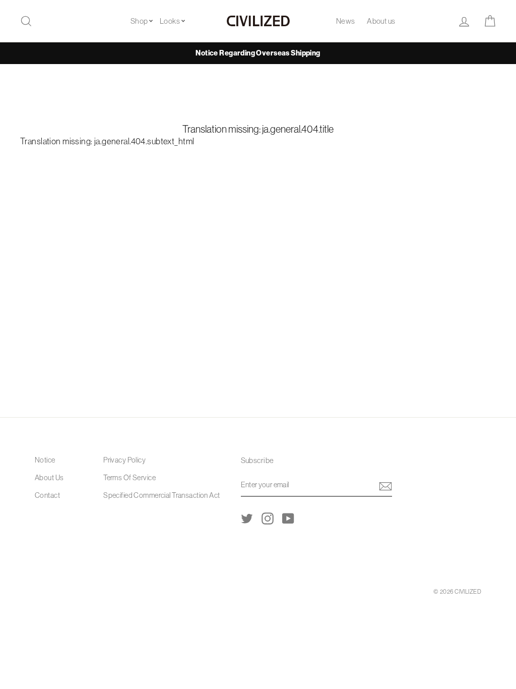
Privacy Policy (124, 460)
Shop (139, 21)
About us (381, 21)
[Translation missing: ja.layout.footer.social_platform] (247, 518)
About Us (49, 477)
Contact (47, 495)
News (345, 21)
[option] (258, 53)
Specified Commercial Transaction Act (161, 495)
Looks (170, 21)
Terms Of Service (129, 477)
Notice (45, 460)
